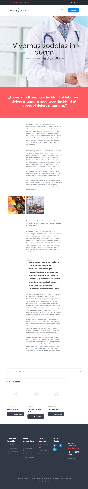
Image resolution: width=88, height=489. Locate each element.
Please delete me (34, 410)
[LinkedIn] (74, 2)
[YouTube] (72, 2)
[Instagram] (77, 2)
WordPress (68, 478)
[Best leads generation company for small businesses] (19, 10)
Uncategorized (59, 59)
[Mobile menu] (62, 10)
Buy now (73, 10)
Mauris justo (29, 454)
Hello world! (13, 409)
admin (28, 59)
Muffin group (35, 478)
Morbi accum (14, 445)
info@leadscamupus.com (21, 2)
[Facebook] (69, 2)
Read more (72, 459)
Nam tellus (13, 448)
